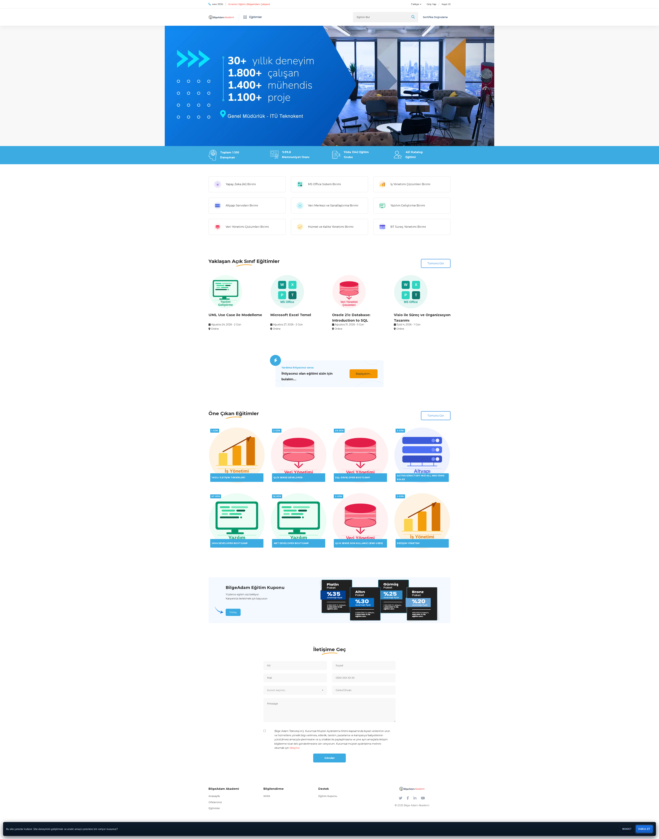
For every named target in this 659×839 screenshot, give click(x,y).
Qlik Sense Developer (288, 477)
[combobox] (295, 690)
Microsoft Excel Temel (290, 315)
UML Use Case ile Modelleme (235, 315)
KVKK (266, 796)
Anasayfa (214, 796)
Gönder (329, 758)
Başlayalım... (363, 373)
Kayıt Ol (446, 4)
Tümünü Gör (435, 263)
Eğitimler (214, 808)
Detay (233, 612)
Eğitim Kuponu (327, 796)
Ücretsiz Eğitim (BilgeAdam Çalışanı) (249, 4)
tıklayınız (295, 747)
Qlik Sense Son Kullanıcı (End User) (359, 543)
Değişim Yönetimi (408, 543)
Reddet (627, 829)
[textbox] (295, 690)
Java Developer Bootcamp (230, 543)
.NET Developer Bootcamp (291, 543)
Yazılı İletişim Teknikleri (228, 477)
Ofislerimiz (215, 802)
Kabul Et (644, 829)
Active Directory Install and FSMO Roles (421, 477)
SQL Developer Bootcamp (352, 477)
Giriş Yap (431, 4)
